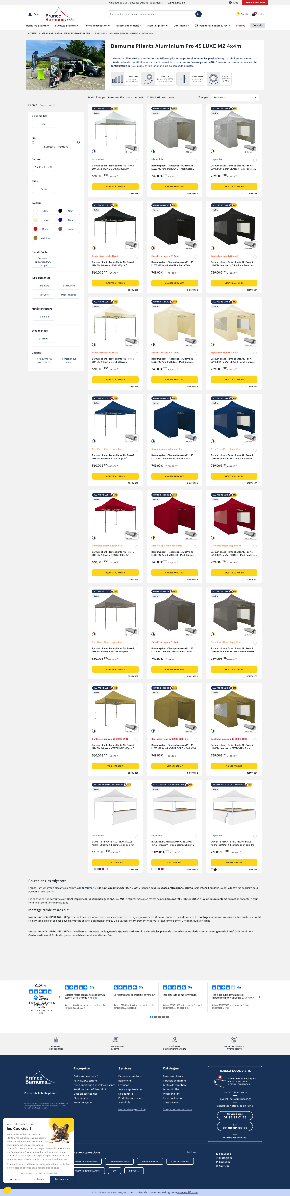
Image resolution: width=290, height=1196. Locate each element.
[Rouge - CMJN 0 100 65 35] (103, 869)
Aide (235, 2)
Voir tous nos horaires (234, 1137)
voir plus (92, 997)
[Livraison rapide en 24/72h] (115, 1039)
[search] (198, 14)
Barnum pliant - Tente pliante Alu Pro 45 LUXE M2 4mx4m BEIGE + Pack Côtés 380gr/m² (172, 361)
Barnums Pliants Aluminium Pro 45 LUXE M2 (65, 33)
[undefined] (53, 1003)
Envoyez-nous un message (235, 1098)
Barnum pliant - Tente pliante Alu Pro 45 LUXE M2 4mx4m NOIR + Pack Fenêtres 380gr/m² (232, 265)
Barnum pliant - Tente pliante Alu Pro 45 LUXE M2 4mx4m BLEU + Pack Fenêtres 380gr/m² (232, 458)
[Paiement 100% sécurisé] (56, 1039)
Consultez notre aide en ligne (235, 1105)
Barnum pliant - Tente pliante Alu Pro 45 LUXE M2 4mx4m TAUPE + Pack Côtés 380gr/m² (172, 651)
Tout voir (192, 1152)
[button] (258, 14)
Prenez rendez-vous (235, 1092)
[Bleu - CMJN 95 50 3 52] (99, 869)
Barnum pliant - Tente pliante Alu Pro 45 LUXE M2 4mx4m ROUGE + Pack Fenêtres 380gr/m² (233, 555)
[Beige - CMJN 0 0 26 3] (96, 869)
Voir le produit (115, 766)
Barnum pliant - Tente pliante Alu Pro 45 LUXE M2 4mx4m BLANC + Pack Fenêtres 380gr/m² (233, 168)
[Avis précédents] (59, 997)
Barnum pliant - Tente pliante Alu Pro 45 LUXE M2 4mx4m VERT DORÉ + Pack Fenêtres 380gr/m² (232, 748)
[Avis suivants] (259, 997)
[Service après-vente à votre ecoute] (234, 1039)
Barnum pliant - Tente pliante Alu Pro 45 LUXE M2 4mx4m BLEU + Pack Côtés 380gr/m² (172, 458)
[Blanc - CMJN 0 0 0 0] (93, 869)
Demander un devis (255, 2)
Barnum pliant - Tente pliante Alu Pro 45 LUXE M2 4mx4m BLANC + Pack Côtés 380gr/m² (172, 168)
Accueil (32, 33)
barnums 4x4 (90, 887)
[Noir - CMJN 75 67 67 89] (215, 869)
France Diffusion (187, 1192)
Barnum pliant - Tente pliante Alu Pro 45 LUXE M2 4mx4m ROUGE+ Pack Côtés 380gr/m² (172, 555)
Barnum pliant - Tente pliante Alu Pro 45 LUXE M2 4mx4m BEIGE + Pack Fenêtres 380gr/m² (232, 361)
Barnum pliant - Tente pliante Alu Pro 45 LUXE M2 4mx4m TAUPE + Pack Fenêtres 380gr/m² (232, 651)
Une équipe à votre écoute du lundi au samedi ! (136, 2)
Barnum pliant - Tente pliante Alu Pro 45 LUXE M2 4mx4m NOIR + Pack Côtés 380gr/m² (172, 265)
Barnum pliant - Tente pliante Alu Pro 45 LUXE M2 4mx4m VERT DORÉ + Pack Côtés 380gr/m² (174, 748)
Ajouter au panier (115, 186)
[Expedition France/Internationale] (175, 1039)
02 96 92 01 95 (176, 2)
